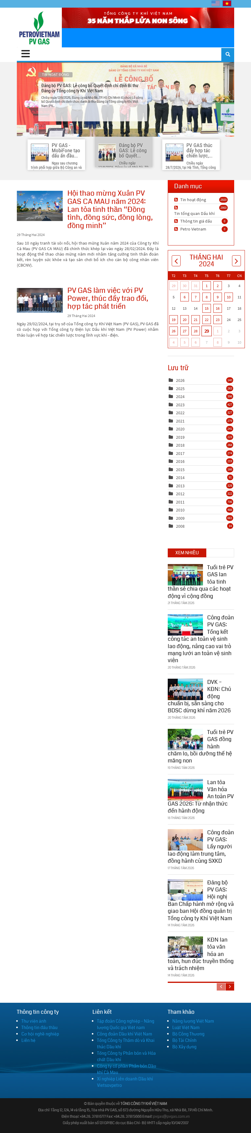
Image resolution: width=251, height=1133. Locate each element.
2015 (180, 469)
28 (195, 331)
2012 (180, 493)
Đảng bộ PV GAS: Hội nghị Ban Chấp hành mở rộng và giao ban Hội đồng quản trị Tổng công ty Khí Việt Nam (201, 900)
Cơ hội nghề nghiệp (40, 1034)
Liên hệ (28, 1040)
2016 (180, 461)
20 (184, 319)
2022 (180, 412)
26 (173, 331)
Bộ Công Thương (188, 1034)
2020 (180, 429)
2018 (180, 445)
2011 (180, 502)
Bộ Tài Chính (184, 1040)
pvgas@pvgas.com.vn (171, 1116)
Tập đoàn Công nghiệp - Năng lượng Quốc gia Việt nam (125, 1024)
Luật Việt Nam (186, 1027)
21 (195, 319)
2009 (180, 518)
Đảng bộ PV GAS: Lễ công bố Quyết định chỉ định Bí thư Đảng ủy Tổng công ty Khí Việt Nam (125, 99)
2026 (180, 380)
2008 (180, 526)
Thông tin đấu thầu (39, 1027)
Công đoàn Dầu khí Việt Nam (124, 1034)
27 (184, 331)
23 (217, 319)
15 (206, 308)
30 (184, 285)
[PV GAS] (39, 27)
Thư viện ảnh (33, 1021)
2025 (180, 388)
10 (228, 297)
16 (217, 308)
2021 (180, 421)
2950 (223, 207)
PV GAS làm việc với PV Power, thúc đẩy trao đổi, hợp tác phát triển (40, 300)
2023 (180, 405)
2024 (180, 396)
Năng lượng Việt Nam (193, 1021)
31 (195, 285)
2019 (180, 437)
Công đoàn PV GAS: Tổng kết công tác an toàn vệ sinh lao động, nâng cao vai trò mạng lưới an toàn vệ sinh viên (201, 639)
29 (173, 285)
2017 (180, 453)
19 (173, 319)
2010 (180, 510)
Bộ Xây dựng (184, 1047)
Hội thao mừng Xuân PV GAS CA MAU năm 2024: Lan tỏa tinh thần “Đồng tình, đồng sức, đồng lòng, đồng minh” (40, 206)
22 (206, 319)
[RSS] (176, 199)
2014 (180, 477)
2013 (180, 486)
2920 (223, 199)
